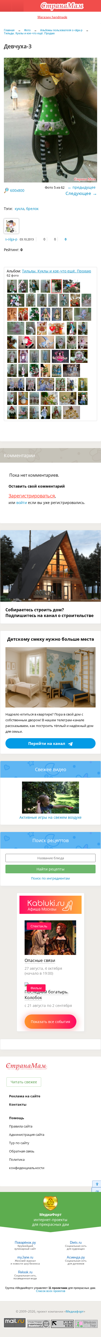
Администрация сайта (26, 1134)
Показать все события (50, 1021)
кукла (19, 208)
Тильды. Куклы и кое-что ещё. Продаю (29, 33)
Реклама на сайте (24, 1096)
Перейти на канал (46, 743)
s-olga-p (11, 239)
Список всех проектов (50, 1291)
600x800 (17, 190)
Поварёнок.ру (25, 1242)
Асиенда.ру (76, 1257)
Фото (27, 30)
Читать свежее (24, 1081)
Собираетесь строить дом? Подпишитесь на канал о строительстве (49, 612)
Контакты (17, 1104)
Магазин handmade (52, 17)
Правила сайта (20, 1126)
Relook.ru (25, 1272)
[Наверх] (96, 1184)
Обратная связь (21, 1151)
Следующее (78, 193)
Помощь (16, 1118)
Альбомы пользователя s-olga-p (61, 30)
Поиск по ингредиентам (50, 878)
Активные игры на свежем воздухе (50, 817)
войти (21, 502)
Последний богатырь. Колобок (46, 994)
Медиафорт (75, 1311)
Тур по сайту (19, 1143)
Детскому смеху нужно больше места (50, 639)
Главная (9, 30)
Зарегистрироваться (32, 496)
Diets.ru (76, 1242)
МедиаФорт (50, 1214)
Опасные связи (40, 960)
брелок (32, 208)
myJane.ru (25, 1257)
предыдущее (84, 187)
